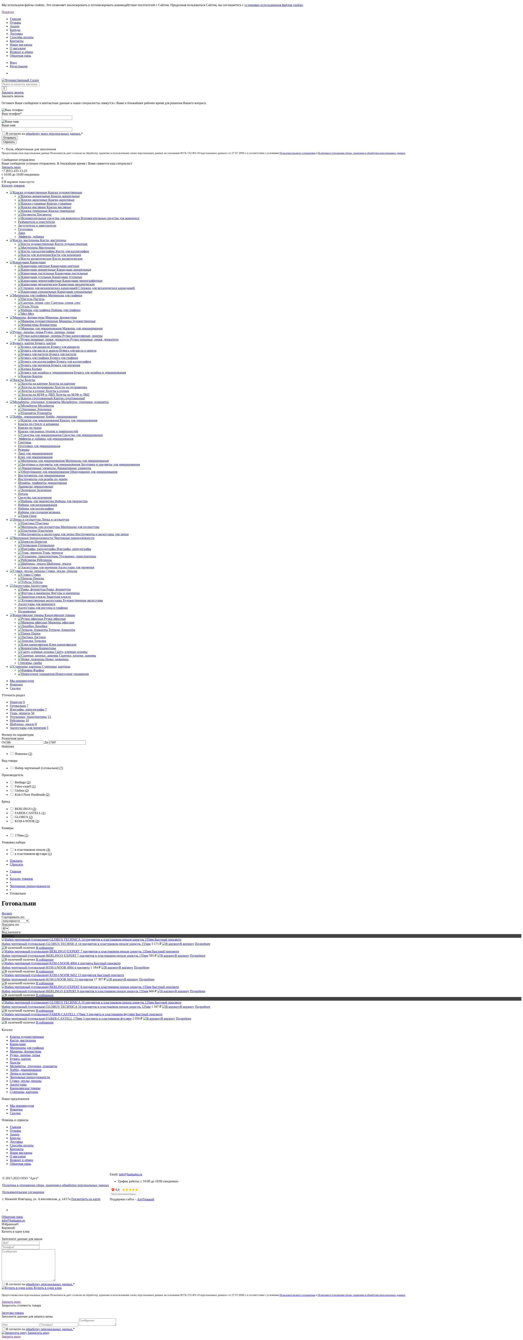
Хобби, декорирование (25, 1070)
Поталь (23, 494)
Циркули (16, 702)
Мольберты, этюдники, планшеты (33, 1066)
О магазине (18, 48)
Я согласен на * (40, 1284)
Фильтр (7, 913)
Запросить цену (38, 1332)
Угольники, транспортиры (28, 716)
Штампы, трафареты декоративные (42, 483)
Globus (22, 790)
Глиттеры (24, 442)
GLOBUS (24, 817)
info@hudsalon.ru (130, 1174)
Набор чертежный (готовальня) (39, 768)
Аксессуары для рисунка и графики (43, 607)
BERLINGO (25, 809)
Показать (16, 860)
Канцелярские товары (25, 1088)
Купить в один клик (47, 1288)
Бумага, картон (20, 1058)
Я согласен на (44, 133)
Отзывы (15, 22)
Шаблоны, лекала (22, 724)
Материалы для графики (27, 1047)
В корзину (187, 944)
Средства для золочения (34, 497)
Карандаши (18, 1044)
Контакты (16, 41)
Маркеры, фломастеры (25, 1051)
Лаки (21, 233)
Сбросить (16, 864)
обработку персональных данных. (49, 1284)
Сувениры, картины (24, 1092)
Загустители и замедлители (37, 225)
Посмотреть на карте (85, 1199)
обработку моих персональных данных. (53, 133)
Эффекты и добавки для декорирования (45, 438)
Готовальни (18, 705)
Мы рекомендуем (22, 681)
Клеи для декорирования (35, 457)
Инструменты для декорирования (41, 475)
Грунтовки (25, 229)
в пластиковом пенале (32, 849)
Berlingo (22, 782)
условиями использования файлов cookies (273, 5)
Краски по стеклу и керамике (38, 424)
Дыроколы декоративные (35, 486)
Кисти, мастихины (23, 1040)
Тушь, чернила (20, 713)
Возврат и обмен (21, 52)
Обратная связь (20, 55)
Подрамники (27, 611)
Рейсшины (17, 720)
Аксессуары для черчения (28, 728)
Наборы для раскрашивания (37, 505)
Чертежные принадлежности (30, 1077)
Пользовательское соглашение (23, 1192)
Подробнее (202, 944)
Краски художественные (27, 1036)
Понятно (8, 12)
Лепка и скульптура (23, 1073)
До (46, 742)
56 (32, 713)
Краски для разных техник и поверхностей (48, 431)
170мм (21, 835)
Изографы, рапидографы (27, 709)
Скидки (15, 688)
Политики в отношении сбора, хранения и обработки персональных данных (361, 153)
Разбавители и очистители (36, 222)
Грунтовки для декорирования (39, 446)
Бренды (15, 30)
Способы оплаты (22, 37)
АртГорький (145, 1199)
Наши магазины (21, 44)
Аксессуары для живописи (36, 604)
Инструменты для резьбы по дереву (43, 479)
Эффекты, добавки (31, 236)
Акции (14, 26)
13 (49, 716)
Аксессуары (18, 1084)
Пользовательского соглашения (297, 153)
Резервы (23, 449)
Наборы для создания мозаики (39, 512)
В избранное (45, 947)
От (4, 742)
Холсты (15, 1062)
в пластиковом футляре (33, 853)
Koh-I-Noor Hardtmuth (32, 794)
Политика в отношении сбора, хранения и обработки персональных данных (55, 1185)
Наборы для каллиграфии (36, 508)
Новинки (16, 684)
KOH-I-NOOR (27, 821)
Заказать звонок (13, 92)
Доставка (16, 33)
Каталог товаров (13, 185)
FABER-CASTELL (30, 813)
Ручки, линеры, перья (25, 1055)
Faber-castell (25, 786)
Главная (15, 19)
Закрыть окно (11, 167)
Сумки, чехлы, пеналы (25, 1081)
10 (27, 720)
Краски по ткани (29, 427)
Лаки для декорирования (35, 453)
